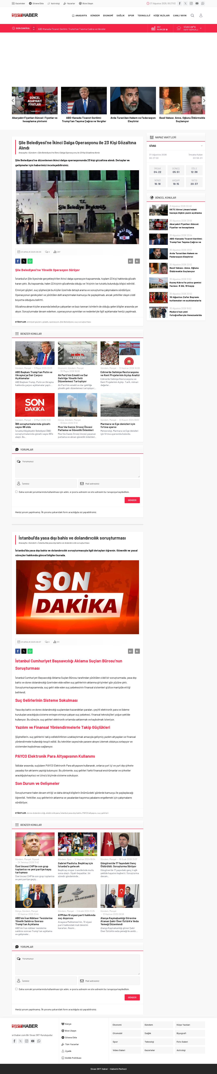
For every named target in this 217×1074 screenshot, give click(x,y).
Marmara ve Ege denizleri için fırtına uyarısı (118, 425)
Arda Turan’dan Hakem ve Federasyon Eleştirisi (83, 119)
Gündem (33, 152)
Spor (69, 859)
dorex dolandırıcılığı (36, 813)
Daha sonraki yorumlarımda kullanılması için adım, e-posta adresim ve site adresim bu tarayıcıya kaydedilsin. (74, 491)
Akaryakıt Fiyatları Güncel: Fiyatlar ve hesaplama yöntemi (184, 227)
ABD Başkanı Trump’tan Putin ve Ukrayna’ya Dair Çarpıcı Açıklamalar (33, 375)
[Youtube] (197, 3)
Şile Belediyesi (67, 322)
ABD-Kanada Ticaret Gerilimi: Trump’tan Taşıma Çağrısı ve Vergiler (72, 28)
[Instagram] (191, 3)
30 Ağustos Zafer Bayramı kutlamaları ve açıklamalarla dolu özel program (185, 300)
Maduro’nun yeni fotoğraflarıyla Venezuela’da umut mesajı (186, 315)
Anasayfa (23, 152)
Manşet (27, 368)
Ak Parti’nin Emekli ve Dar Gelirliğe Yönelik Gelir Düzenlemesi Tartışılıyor (73, 378)
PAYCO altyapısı (89, 813)
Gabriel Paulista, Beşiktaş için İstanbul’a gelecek (75, 865)
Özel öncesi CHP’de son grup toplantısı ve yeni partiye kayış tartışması (33, 869)
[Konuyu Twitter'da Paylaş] (23, 261)
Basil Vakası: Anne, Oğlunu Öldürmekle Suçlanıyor (133, 119)
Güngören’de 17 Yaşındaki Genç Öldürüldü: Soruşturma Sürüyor (118, 865)
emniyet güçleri (34, 322)
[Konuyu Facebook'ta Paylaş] (17, 261)
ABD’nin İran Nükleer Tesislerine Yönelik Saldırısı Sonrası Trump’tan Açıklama (34, 921)
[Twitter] (185, 3)
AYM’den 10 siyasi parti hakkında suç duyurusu (76, 916)
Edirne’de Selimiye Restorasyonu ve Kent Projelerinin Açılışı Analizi (120, 374)
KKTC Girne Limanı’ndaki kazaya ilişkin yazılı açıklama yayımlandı (186, 213)
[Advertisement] (108, 58)
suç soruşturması (82, 322)
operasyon (54, 322)
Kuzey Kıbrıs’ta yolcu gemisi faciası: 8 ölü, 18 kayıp (182, 119)
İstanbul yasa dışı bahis (71, 813)
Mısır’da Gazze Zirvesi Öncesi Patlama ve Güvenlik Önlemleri (76, 428)
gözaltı (45, 322)
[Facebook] (179, 3)
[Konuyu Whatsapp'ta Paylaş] (30, 261)
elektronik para (53, 813)
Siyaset (35, 859)
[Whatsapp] (202, 3)
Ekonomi (62, 368)
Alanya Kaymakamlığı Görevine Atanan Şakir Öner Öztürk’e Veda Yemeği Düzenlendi (120, 921)
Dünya (61, 420)
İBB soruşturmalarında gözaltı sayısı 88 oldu (32, 425)
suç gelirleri (102, 813)
